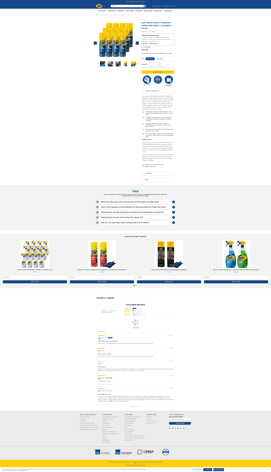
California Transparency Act (109, 431)
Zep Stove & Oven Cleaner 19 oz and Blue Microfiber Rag (169, 269)
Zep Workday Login (107, 427)
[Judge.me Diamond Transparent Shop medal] (135, 322)
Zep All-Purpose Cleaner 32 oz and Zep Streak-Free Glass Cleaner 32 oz (236, 269)
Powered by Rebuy (135, 287)
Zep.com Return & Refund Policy (88, 425)
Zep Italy (104, 438)
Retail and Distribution (130, 419)
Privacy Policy (128, 433)
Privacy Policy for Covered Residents (134, 438)
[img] (101, 335)
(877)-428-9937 (150, 462)
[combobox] (128, 6)
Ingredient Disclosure (107, 419)
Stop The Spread (129, 431)
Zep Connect (105, 425)
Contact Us (83, 419)
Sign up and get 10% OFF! (176, 416)
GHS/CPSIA (83, 421)
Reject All (208, 469)
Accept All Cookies (218, 469)
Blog (126, 427)
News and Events (129, 423)
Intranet (104, 421)
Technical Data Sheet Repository (88, 429)
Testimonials (128, 425)
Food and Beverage (130, 421)
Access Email (105, 423)
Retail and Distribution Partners (110, 416)
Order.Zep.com (106, 442)
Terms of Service (129, 440)
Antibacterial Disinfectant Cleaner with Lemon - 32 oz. (35, 269)
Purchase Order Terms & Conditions (89, 427)
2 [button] (133, 406)
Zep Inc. (132, 465)
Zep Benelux (105, 440)
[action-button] (144, 6)
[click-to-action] (99, 6)
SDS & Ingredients (85, 416)
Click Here (153, 166)
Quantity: (144, 64)
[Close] (268, 469)
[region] (135, 469)
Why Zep (149, 416)
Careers (104, 429)
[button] (151, 6)
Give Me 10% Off (180, 423)
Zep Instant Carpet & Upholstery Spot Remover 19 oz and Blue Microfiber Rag (102, 269)
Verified (135, 327)
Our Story (149, 419)
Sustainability (150, 423)
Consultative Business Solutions (133, 416)
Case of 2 (159, 58)
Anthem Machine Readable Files (110, 433)
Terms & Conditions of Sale (87, 423)
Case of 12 (150, 58)
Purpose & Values (151, 421)
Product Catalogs (129, 429)
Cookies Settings (197, 469)
